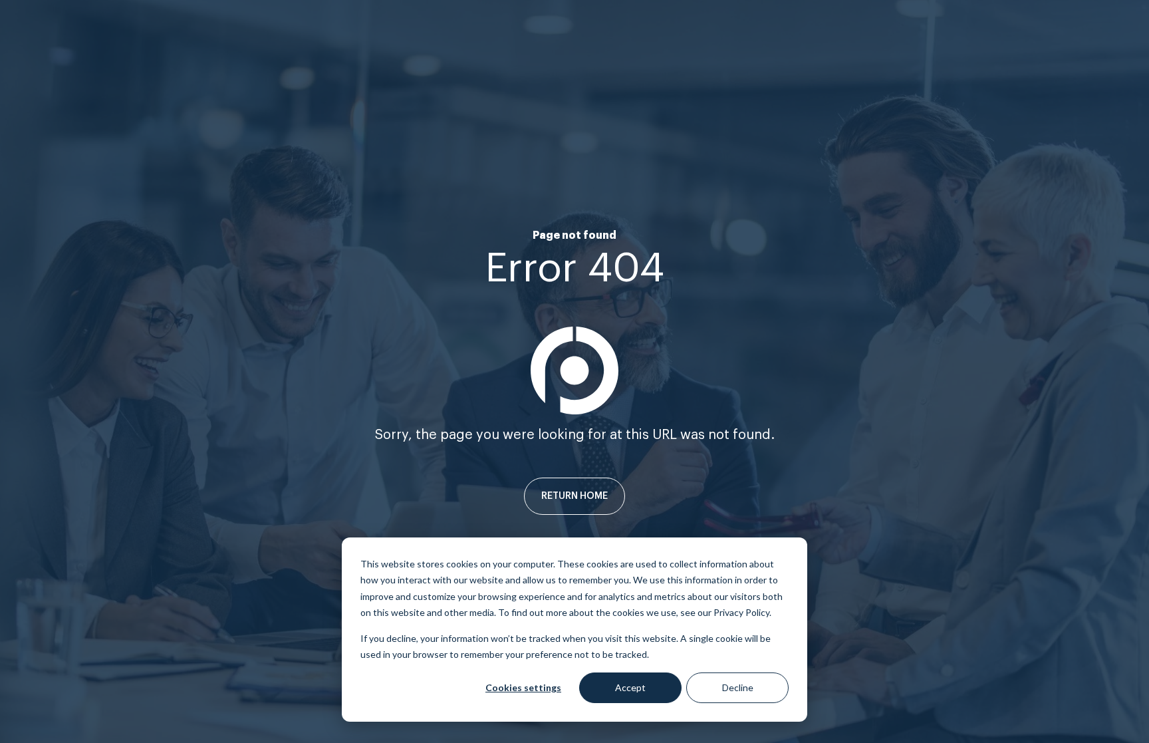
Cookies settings (523, 687)
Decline (737, 687)
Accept (630, 687)
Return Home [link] (574, 496)
